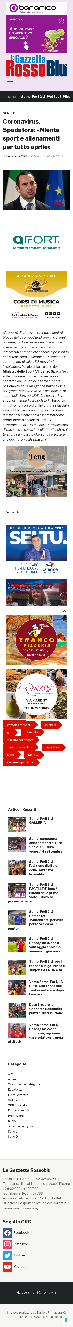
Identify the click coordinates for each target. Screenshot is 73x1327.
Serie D (13, 1136)
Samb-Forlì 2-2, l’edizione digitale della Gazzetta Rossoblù (43, 868)
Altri (10, 1074)
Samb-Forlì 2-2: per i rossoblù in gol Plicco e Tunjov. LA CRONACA (47, 966)
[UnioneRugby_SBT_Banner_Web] (36, 604)
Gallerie (13, 1100)
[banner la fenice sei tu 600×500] (36, 550)
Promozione (16, 1115)
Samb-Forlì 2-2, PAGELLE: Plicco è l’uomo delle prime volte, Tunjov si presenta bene (33, 893)
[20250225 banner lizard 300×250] (36, 296)
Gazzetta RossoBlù (36, 1292)
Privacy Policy (11, 1208)
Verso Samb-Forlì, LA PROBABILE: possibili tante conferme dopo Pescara (46, 988)
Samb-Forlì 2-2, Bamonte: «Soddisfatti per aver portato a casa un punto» (35, 920)
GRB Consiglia (17, 1105)
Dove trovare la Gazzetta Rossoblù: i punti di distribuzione (46, 1009)
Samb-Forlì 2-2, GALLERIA (41, 821)
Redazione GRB (16, 156)
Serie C (9, 113)
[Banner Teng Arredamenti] (36, 471)
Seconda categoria (21, 1126)
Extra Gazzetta (18, 1095)
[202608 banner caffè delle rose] (36, 694)
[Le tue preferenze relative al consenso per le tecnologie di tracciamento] (66, 1320)
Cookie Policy (30, 1208)
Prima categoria (19, 1110)
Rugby (12, 1121)
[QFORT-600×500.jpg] (36, 242)
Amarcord (14, 1079)
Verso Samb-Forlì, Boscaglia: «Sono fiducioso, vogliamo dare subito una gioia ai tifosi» (35, 1033)
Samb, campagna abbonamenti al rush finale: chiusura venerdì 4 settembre (45, 845)
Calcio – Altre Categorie (24, 1084)
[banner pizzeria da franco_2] (36, 640)
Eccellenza (15, 1089)
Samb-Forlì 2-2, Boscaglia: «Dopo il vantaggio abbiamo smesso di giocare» (45, 945)
